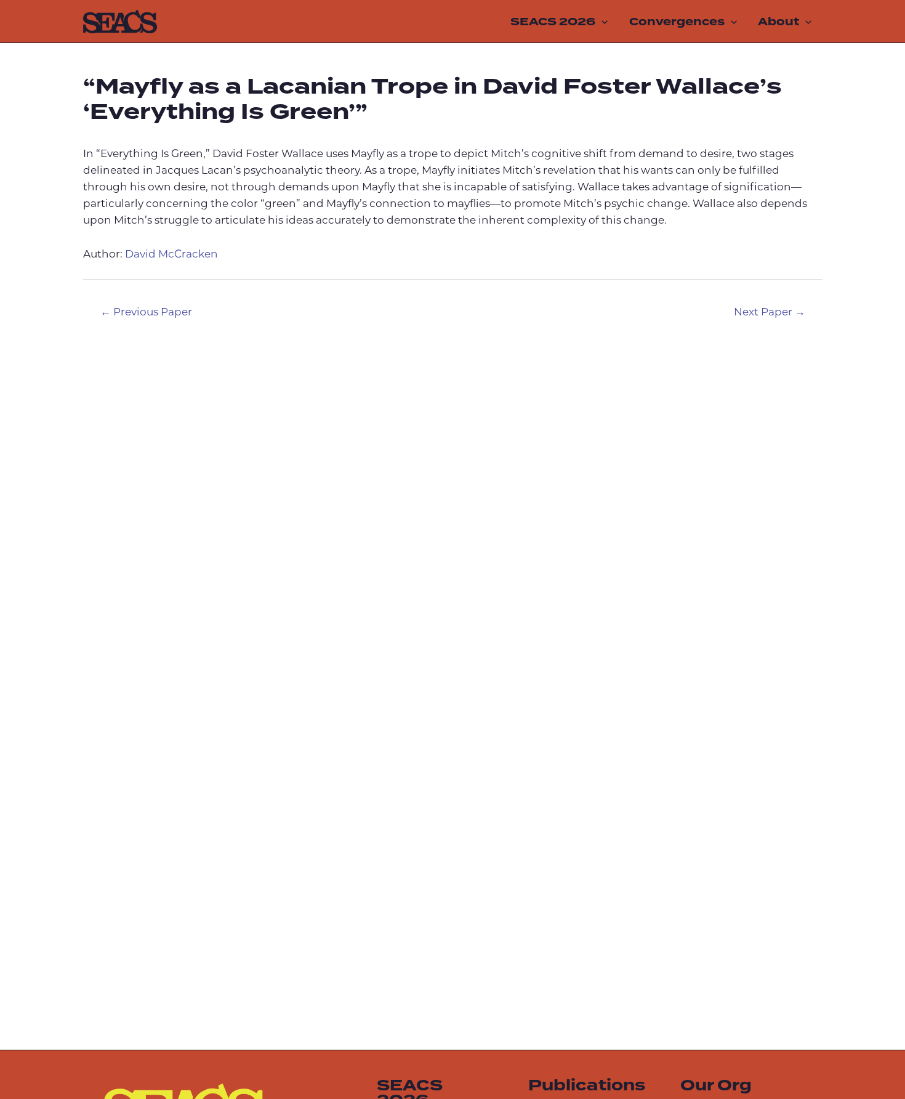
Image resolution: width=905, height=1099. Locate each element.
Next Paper (769, 312)
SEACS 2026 (552, 22)
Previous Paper (146, 312)
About (778, 22)
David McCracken (171, 254)
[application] (601, 21)
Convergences (677, 22)
